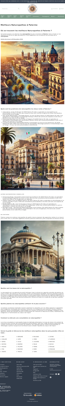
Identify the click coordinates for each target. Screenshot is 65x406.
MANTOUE (52, 341)
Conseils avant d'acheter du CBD (39, 367)
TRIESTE (20, 351)
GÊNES (4, 341)
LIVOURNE (36, 341)
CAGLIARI (4, 339)
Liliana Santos (6, 112)
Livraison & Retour (4, 366)
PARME (35, 346)
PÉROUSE (51, 346)
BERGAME (20, 336)
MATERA (4, 344)
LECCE (19, 341)
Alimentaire (36, 16)
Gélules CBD (22, 16)
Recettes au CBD (37, 380)
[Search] (19, 9)
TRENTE (4, 351)
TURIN (35, 351)
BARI (3, 336)
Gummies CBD (28, 16)
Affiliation (2, 373)
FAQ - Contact (3, 371)
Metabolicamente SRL (9, 204)
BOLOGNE (36, 336)
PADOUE (4, 346)
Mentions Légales (4, 376)
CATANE (51, 336)
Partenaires (2, 375)
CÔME (35, 339)
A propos (2, 364)
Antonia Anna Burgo (8, 197)
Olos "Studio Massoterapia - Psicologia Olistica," (16, 115)
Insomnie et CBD (37, 374)
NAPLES (51, 344)
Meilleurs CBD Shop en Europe (40, 376)
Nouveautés (61, 16)
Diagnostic (35, 369)
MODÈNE (20, 344)
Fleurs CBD (2, 16)
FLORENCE (52, 339)
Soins (18, 375)
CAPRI (19, 339)
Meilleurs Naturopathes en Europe (39, 378)
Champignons (45, 16)
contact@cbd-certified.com (5, 391)
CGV (1, 369)
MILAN (35, 344)
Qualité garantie (4, 368)
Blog (34, 372)
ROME (35, 349)
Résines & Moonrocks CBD (23, 366)
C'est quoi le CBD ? (37, 364)
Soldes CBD (19, 378)
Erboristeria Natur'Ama (9, 119)
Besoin (53, 16)
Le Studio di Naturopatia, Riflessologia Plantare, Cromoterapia (20, 122)
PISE (3, 349)
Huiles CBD (15, 16)
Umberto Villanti (7, 200)
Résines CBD (10, 16)
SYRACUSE (52, 349)
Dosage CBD (36, 370)
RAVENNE (20, 349)
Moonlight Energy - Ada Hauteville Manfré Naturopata (17, 207)
